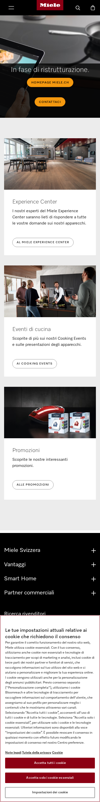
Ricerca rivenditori (25, 613)
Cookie (57, 752)
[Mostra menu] (11, 8)
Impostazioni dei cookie (50, 792)
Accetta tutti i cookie (50, 763)
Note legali (13, 752)
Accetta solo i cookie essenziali (50, 777)
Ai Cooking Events (35, 363)
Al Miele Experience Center (43, 242)
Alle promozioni (33, 484)
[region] (50, 708)
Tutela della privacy (36, 752)
